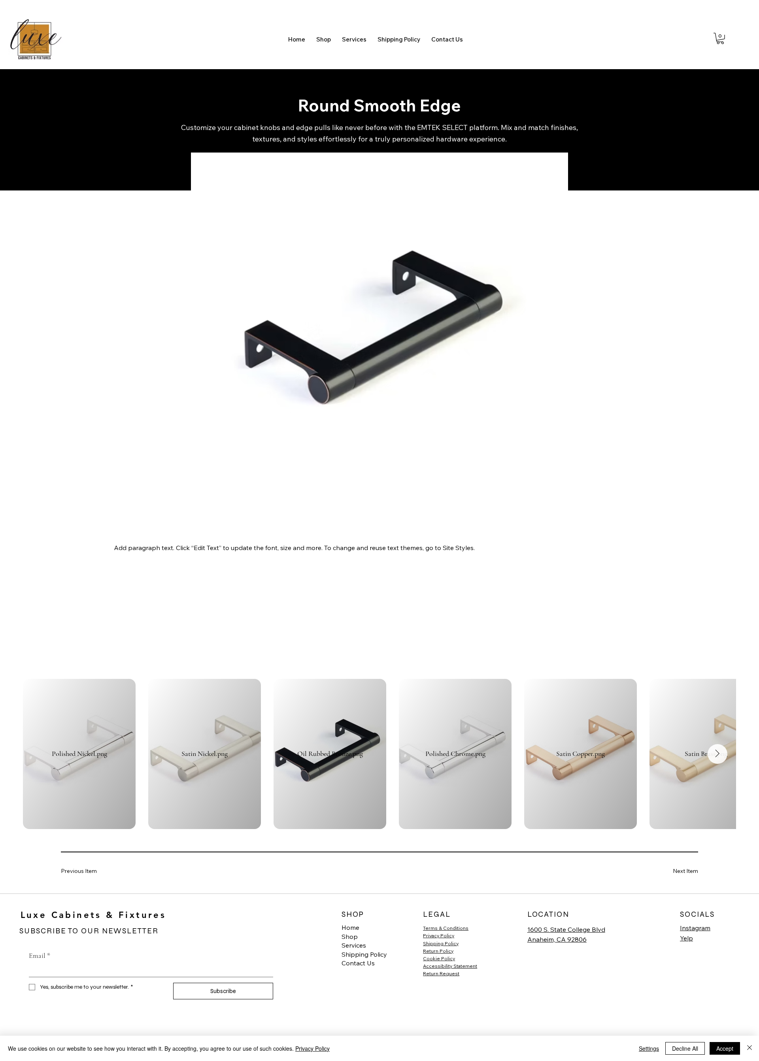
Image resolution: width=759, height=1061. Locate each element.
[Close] (749, 1048)
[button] (720, 38)
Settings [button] (649, 1048)
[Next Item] (717, 754)
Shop (350, 936)
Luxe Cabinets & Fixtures (93, 915)
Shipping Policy (364, 954)
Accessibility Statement (450, 966)
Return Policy (438, 951)
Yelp (686, 938)
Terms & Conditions (445, 928)
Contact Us (358, 963)
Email (39, 955)
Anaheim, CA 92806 (557, 939)
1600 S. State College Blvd (566, 929)
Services (354, 945)
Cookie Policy (439, 958)
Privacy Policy (438, 936)
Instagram (695, 928)
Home (350, 927)
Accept (724, 1048)
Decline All (685, 1048)
